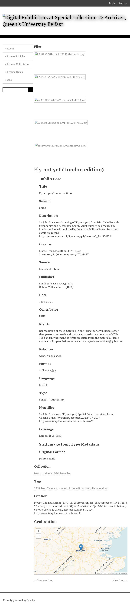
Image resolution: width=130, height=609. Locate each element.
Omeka (31, 600)
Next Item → (120, 580)
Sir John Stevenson (79, 488)
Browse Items (15, 72)
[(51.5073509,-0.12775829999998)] (81, 547)
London (62, 488)
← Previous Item (43, 580)
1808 (37, 488)
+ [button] (38, 531)
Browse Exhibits (16, 56)
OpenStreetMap (112, 573)
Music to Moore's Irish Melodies (52, 473)
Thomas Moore (100, 488)
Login (112, 3)
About (10, 48)
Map (9, 79)
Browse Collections (18, 64)
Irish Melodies (49, 488)
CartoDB (123, 573)
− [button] (38, 536)
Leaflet (99, 573)
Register (123, 3)
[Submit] (30, 89)
